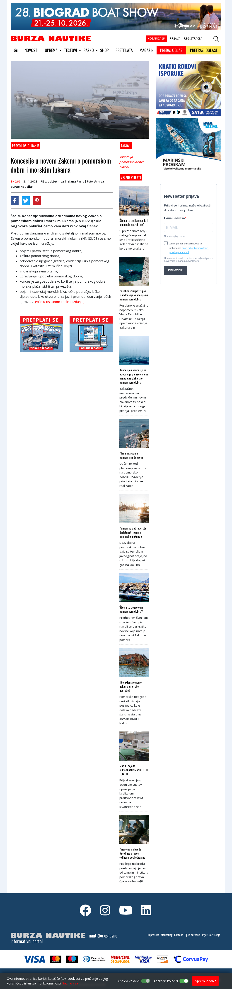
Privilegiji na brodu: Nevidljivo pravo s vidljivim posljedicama (132, 853)
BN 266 (16, 181)
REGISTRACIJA (193, 38)
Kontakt (178, 935)
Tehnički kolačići (128, 981)
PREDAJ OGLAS (171, 50)
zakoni (124, 167)
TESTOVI (70, 50)
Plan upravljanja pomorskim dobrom (131, 455)
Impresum (153, 935)
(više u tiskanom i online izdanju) (60, 301)
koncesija (126, 157)
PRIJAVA (175, 38)
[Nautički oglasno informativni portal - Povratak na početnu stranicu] (51, 38)
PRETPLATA (124, 50)
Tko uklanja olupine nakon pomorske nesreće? (130, 686)
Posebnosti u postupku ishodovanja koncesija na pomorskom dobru (133, 295)
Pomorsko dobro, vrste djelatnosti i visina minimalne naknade (132, 532)
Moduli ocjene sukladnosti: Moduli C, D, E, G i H (133, 770)
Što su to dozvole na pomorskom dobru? (131, 609)
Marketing (166, 935)
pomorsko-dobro (131, 161)
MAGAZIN (146, 50)
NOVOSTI (31, 50)
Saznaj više (70, 983)
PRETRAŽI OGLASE (204, 50)
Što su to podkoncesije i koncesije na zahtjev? (133, 222)
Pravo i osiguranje (25, 145)
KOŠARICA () (156, 38)
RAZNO (89, 50)
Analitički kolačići (166, 981)
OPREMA (51, 50)
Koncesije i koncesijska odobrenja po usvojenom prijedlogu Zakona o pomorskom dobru (133, 376)
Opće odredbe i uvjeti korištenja (202, 935)
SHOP (104, 50)
